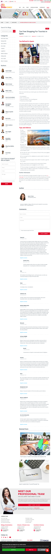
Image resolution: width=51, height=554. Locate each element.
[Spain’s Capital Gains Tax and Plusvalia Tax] (34, 482)
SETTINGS (43, 549)
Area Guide (3, 46)
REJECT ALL (31, 549)
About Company (4, 61)
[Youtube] (10, 537)
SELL (24, 7)
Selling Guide (3, 56)
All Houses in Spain (29, 521)
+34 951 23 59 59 (34, 0)
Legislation (3, 51)
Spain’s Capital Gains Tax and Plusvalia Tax (29, 484)
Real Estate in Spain (29, 518)
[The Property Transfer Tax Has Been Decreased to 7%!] (35, 454)
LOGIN (12, 1)
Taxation (2, 48)
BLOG (7, 22)
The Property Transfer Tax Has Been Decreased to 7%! (33, 456)
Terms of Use (3, 541)
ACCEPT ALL (13, 549)
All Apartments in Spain (5, 521)
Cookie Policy (15, 541)
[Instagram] (3, 537)
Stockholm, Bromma (39, 525)
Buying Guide (3, 41)
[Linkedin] (5, 537)
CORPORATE (42, 7)
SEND (6, 183)
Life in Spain (3, 58)
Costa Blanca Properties (30, 519)
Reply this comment (23, 257)
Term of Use (12, 181)
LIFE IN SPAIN (14, 22)
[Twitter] (7, 537)
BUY (20, 7)
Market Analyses (4, 53)
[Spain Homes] (6, 6)
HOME (2, 22)
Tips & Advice (3, 43)
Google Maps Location (5, 530)
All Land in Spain (28, 522)
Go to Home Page (4, 518)
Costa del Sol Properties (5, 519)
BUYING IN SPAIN (34, 7)
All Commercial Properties (5, 522)
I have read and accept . (9, 181)
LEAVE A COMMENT (44, 233)
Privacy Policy (9, 541)
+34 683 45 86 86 (44, 0)
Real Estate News (4, 38)
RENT (27, 7)
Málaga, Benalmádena (6, 525)
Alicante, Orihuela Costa (23, 525)
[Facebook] (1, 537)
